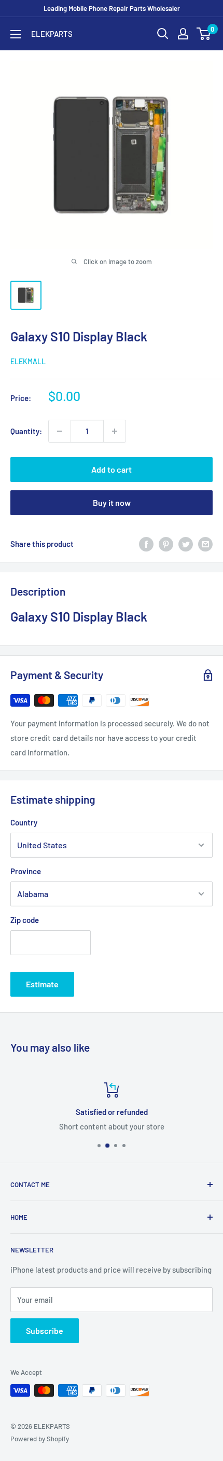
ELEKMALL (28, 361)
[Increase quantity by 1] (115, 431)
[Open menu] (15, 34)
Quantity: (26, 431)
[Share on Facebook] (146, 544)
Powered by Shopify (39, 1439)
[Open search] (163, 33)
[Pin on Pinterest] (166, 544)
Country (23, 822)
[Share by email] (205, 544)
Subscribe (44, 1330)
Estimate (42, 984)
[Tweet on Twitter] (185, 544)
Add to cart (111, 469)
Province (25, 871)
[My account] (183, 33)
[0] (204, 33)
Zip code (24, 920)
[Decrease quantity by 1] (60, 431)
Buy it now (112, 502)
